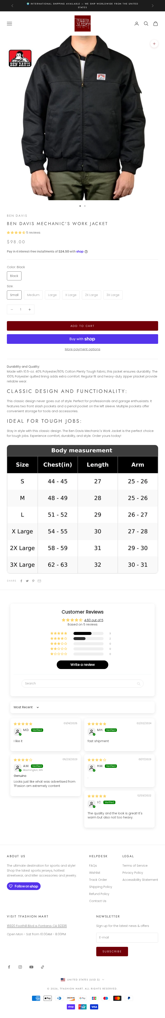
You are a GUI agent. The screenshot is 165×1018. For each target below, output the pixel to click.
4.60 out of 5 (93, 620)
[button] (16, 232)
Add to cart (82, 326)
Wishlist (94, 873)
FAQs (93, 865)
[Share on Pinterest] (33, 581)
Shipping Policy (100, 887)
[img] (23, 724)
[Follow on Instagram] (20, 967)
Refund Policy (99, 894)
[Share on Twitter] (27, 581)
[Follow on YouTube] (31, 967)
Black (14, 276)
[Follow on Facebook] (9, 967)
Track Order (98, 880)
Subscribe (112, 951)
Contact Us (97, 901)
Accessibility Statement (140, 880)
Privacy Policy (132, 873)
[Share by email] (39, 581)
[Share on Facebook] (21, 581)
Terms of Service (135, 865)
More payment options (82, 349)
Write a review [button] (82, 664)
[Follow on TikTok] (42, 967)
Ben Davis (17, 216)
